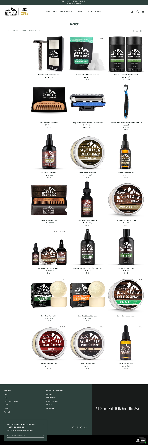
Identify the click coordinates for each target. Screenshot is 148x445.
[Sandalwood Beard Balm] (87, 151)
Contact (6, 408)
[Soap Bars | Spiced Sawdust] (87, 295)
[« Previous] (77, 374)
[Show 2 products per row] (134, 30)
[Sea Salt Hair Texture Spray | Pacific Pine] (87, 247)
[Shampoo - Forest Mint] (126, 247)
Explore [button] (7, 391)
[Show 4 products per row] (141, 30)
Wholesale (49, 405)
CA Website (50, 408)
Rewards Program (52, 401)
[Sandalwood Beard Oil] (126, 151)
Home (6, 394)
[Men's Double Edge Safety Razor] (49, 54)
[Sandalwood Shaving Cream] (126, 199)
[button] (54, 11)
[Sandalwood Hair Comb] (49, 199)
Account (7, 412)
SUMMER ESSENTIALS (11, 401)
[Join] (42, 435)
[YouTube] (85, 427)
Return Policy (50, 398)
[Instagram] (81, 427)
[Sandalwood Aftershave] (49, 151)
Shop (5, 398)
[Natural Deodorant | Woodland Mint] (126, 54)
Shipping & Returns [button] (54, 391)
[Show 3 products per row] (137, 30)
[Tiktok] (77, 427)
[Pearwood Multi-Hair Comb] (49, 101)
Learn (6, 405)
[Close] (44, 423)
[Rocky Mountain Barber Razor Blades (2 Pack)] (87, 101)
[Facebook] (73, 427)
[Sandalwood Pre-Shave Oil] (87, 199)
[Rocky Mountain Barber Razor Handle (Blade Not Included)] (126, 101)
